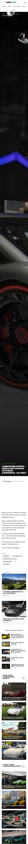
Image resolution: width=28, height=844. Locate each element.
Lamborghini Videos (7, 561)
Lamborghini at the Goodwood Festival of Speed (12, 786)
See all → (24, 678)
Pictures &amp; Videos (12, 14)
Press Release (6, 564)
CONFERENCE (6, 556)
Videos (24, 6)
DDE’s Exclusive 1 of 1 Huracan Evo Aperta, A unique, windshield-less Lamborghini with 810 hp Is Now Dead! (18, 637)
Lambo (11, 2)
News (9, 6)
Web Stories (16, 6)
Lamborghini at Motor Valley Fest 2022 (13, 825)
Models (4, 6)
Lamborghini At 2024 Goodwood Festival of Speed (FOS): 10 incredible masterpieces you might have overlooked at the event (13, 739)
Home (3, 14)
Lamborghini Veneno (17, 556)
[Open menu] (3, 2)
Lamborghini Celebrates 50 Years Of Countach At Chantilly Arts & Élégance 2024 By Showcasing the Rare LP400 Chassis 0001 (14, 700)
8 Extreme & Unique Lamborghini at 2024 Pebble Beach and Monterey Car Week (13, 718)
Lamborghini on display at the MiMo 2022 (13, 806)
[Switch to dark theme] (25, 2)
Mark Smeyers (7, 481)
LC (15, 561)
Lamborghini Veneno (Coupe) (10, 558)
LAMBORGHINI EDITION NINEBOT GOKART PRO (17, 665)
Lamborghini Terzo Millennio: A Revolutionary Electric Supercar (18, 651)
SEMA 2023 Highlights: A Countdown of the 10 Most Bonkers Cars (13, 758)
